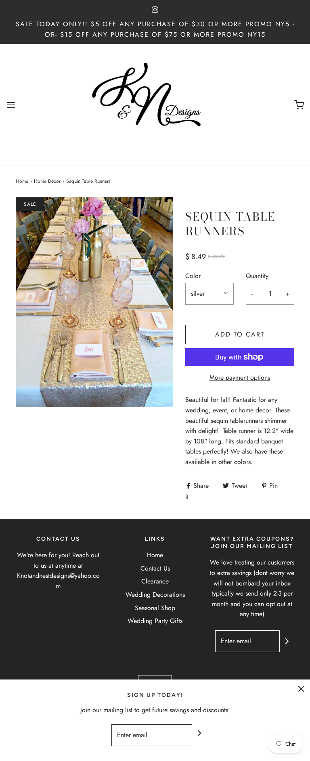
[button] (209, 294)
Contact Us (155, 568)
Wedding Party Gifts (155, 620)
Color (193, 275)
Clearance (155, 581)
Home (22, 181)
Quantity (257, 275)
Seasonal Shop (155, 608)
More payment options (239, 377)
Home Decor (47, 181)
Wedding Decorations (155, 594)
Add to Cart (239, 334)
